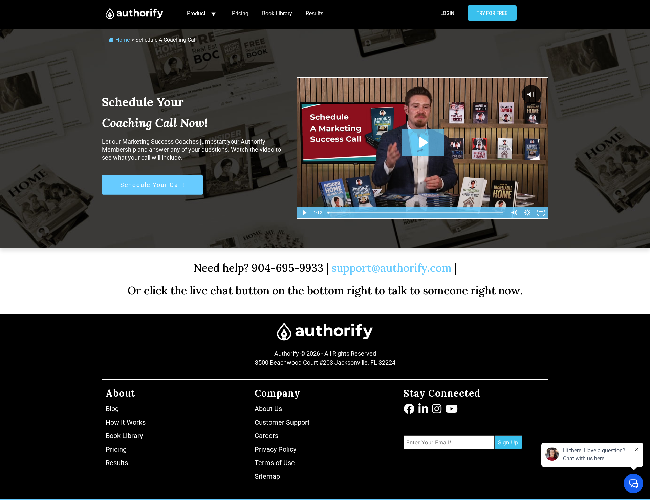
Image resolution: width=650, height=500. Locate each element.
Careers (266, 436)
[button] (410, 409)
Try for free (492, 13)
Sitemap (267, 476)
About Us (268, 409)
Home (122, 40)
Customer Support (282, 422)
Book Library (277, 13)
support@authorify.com (391, 268)
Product (196, 13)
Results (314, 13)
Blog (112, 409)
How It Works (126, 422)
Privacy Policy (275, 449)
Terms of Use (275, 463)
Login (447, 13)
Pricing (240, 13)
